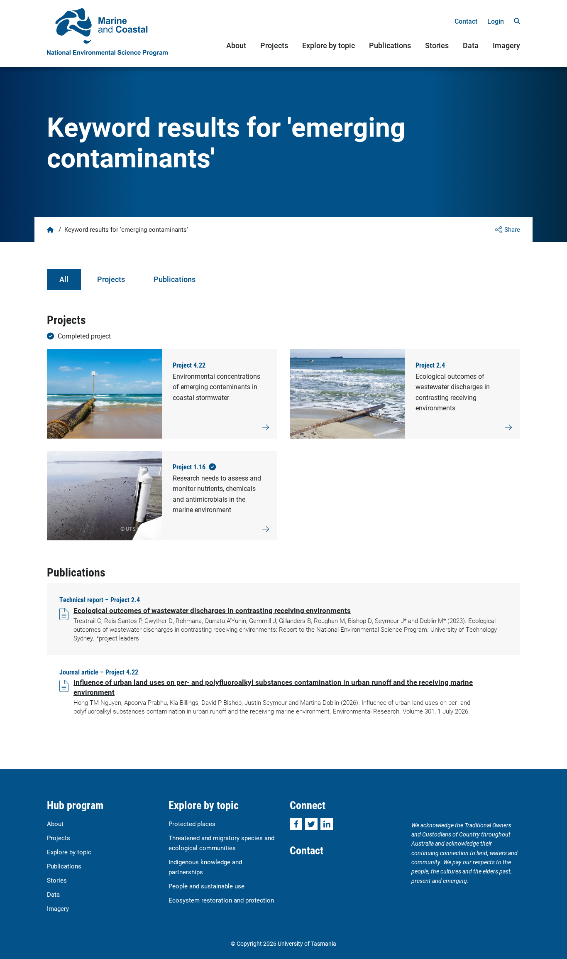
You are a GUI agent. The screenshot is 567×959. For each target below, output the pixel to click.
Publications (390, 45)
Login (495, 21)
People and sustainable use (206, 886)
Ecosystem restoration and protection (221, 900)
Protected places (192, 823)
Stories (437, 45)
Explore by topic (328, 45)
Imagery (506, 45)
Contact (466, 21)
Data (471, 45)
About (236, 45)
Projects (274, 45)
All (63, 279)
